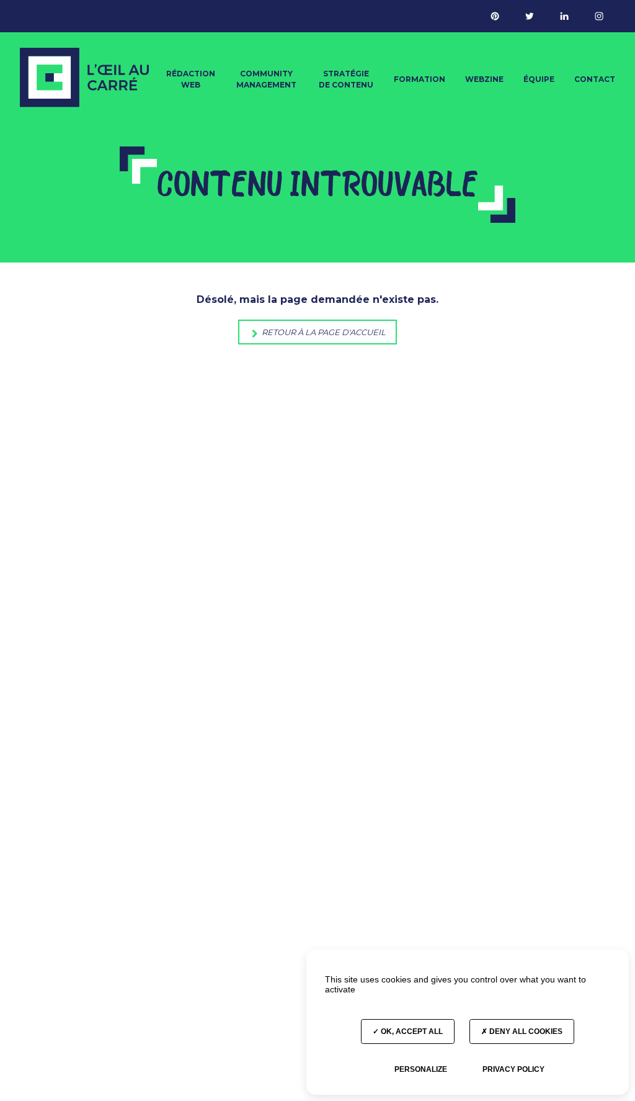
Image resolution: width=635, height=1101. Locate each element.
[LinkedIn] (564, 16)
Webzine (484, 79)
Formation (419, 79)
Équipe (538, 79)
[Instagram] (599, 16)
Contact (594, 79)
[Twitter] (529, 16)
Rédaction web (190, 79)
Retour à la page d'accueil (323, 332)
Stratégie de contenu (346, 79)
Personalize (420, 1069)
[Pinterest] (495, 16)
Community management (266, 79)
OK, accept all (411, 1031)
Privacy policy (513, 1069)
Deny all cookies (524, 1031)
